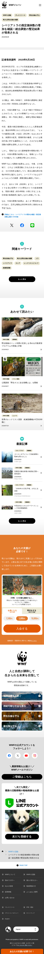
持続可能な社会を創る (22, 707)
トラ (37, 258)
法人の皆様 (9, 886)
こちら (34, 641)
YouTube (26, 755)
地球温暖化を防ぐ (22, 697)
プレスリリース (20, 15)
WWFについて (10, 874)
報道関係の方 (31, 886)
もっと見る (22, 279)
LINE (32, 225)
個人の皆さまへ (31, 880)
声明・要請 (29, 907)
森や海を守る (22, 727)
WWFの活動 (7, 15)
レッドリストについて (31, 263)
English (7, 919)
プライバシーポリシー (12, 913)
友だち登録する (22, 836)
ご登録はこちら (22, 776)
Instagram (35, 755)
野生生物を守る (34, 15)
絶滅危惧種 (6, 268)
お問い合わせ (9, 898)
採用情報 (8, 892)
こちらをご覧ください (25, 945)
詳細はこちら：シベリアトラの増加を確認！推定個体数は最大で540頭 (23, 216)
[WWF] (2, 851)
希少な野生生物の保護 (10, 20)
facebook (22, 225)
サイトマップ (30, 913)
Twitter (12, 225)
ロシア (18, 263)
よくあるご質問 (31, 892)
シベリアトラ (7, 263)
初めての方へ (9, 880)
